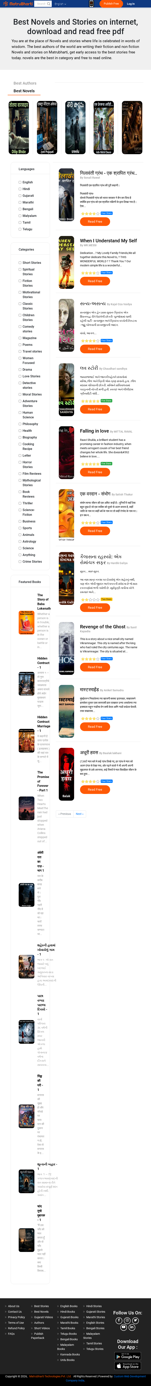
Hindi (26, 189)
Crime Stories (32, 561)
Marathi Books (69, 1322)
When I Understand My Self (108, 240)
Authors (39, 1322)
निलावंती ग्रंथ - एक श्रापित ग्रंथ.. (108, 173)
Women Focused (29, 360)
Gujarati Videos (43, 1317)
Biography (30, 437)
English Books (68, 1306)
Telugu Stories (94, 1349)
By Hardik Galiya (117, 563)
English (28, 182)
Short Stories (32, 263)
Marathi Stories (95, 1317)
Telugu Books (68, 1333)
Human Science (28, 415)
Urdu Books (67, 1360)
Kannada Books (70, 1354)
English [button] (59, 4)
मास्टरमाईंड (90, 689)
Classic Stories (28, 306)
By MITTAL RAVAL (121, 431)
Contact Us (15, 1311)
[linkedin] (132, 1327)
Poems (27, 345)
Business (29, 521)
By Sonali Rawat (90, 177)
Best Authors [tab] (25, 83)
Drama (27, 369)
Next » (80, 813)
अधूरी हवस (89, 752)
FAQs (11, 1333)
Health (27, 431)
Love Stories (31, 376)
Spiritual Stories (28, 272)
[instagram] (127, 1320)
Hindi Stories (94, 1306)
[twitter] (135, 1320)
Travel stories (32, 351)
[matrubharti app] (91, 3)
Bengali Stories (95, 1328)
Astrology (29, 541)
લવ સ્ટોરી (89, 368)
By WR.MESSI (88, 245)
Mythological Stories (32, 482)
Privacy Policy (16, 1317)
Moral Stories (32, 394)
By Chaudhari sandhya (113, 368)
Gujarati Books (69, 1317)
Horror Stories (28, 464)
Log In (131, 4)
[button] (48, 4)
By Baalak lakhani (110, 753)
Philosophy (30, 424)
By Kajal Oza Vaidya (119, 304)
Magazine (30, 338)
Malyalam (30, 216)
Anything (29, 555)
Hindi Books (67, 1311)
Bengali (28, 209)
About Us (13, 1306)
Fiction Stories (28, 283)
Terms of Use (16, 1322)
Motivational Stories (31, 294)
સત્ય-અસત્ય (93, 303)
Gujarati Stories (95, 1311)
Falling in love (95, 431)
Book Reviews (28, 494)
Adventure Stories (30, 403)
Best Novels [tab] (24, 91)
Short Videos (42, 1328)
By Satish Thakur (122, 494)
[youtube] (123, 1327)
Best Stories (41, 1306)
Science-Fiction (29, 512)
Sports (27, 528)
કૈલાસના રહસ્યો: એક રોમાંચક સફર (101, 559)
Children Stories (28, 317)
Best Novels (41, 1311)
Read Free (95, 221)
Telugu (27, 229)
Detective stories (29, 385)
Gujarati (28, 196)
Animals (28, 535)
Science (28, 548)
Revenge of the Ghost (103, 627)
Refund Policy (16, 1328)
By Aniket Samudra (112, 690)
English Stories (95, 1322)
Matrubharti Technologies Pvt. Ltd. (51, 1376)
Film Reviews (32, 474)
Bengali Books (69, 1339)
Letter (27, 455)
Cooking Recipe (28, 446)
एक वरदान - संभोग (96, 494)
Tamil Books (67, 1328)
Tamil (26, 222)
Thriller (28, 503)
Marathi (28, 202)
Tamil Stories (94, 1343)
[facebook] (119, 1320)
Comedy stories (28, 329)
